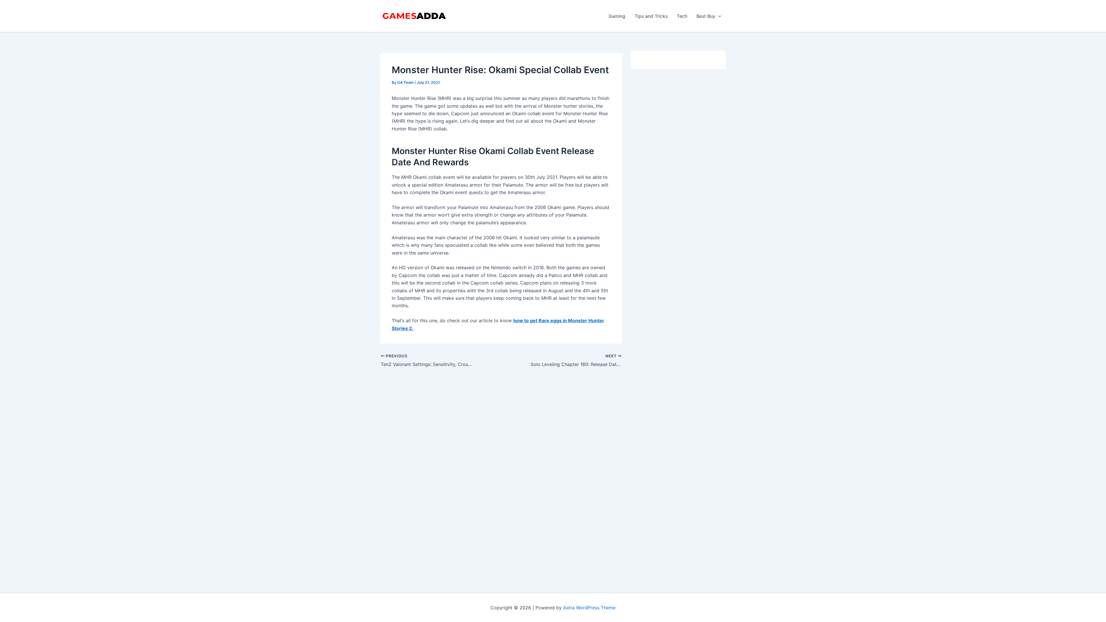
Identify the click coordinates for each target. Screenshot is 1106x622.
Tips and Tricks (651, 16)
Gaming (617, 16)
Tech (682, 16)
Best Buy (705, 16)
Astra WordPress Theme (589, 607)
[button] (718, 16)
